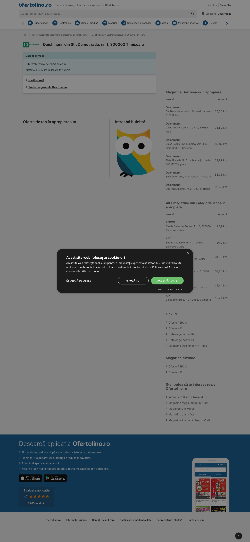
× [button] (187, 253)
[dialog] (125, 271)
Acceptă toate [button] (167, 280)
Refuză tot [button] (133, 280)
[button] (78, 281)
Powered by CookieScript (170, 289)
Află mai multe (90, 271)
